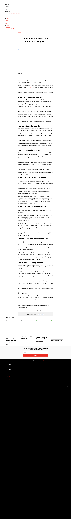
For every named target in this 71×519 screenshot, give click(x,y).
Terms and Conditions (12, 367)
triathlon (43, 80)
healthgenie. (42, 360)
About (9, 364)
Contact (10, 366)
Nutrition (7, 6)
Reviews (7, 4)
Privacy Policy (11, 369)
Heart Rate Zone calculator (14, 13)
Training (7, 9)
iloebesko (37, 360)
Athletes (19, 32)
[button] (35, 17)
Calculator (8, 11)
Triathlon (7, 2)
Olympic (29, 87)
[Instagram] (64, 371)
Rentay (22, 360)
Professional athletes (9, 23)
